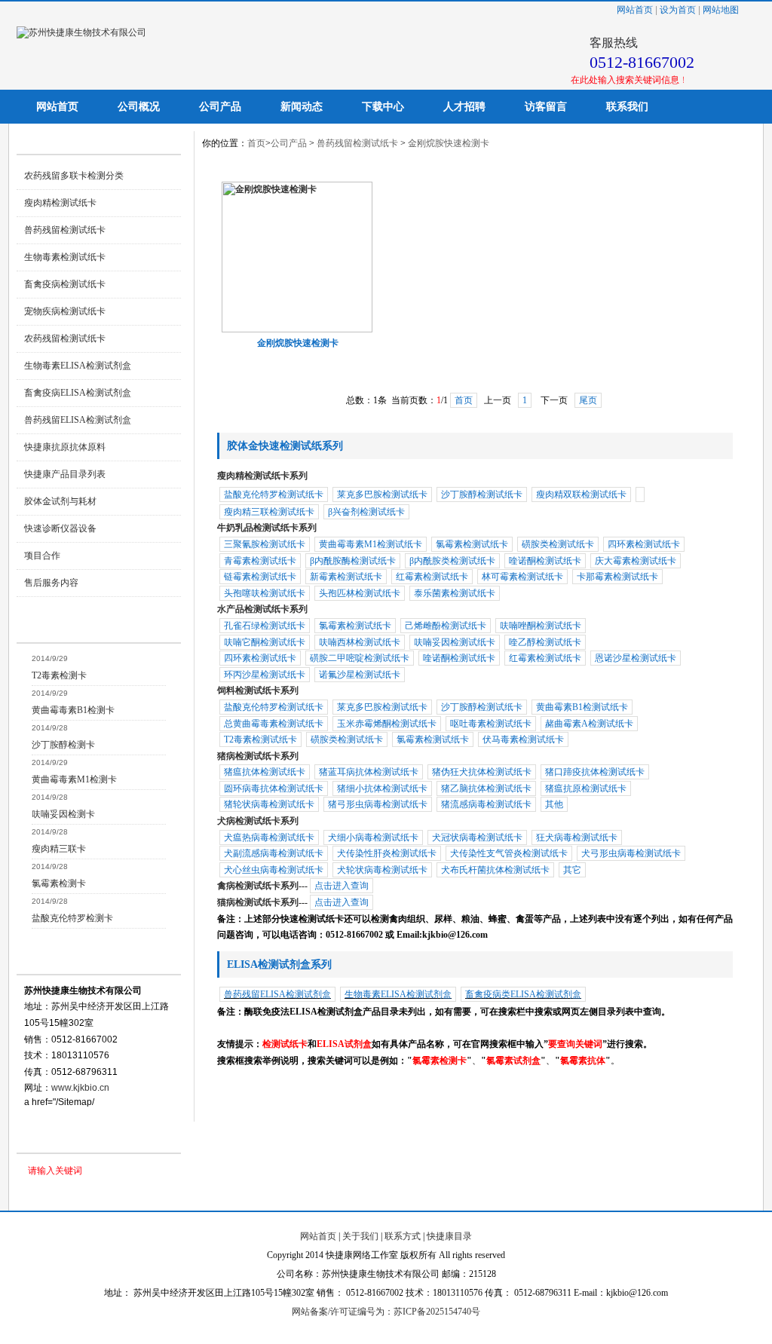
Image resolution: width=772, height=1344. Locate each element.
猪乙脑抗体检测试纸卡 (486, 788)
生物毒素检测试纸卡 (65, 257)
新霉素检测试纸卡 (346, 576)
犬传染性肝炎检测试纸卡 (387, 853)
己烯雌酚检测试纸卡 (445, 625)
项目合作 (42, 555)
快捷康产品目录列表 (65, 474)
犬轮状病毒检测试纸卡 (382, 870)
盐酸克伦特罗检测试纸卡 (273, 494)
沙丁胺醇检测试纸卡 (481, 494)
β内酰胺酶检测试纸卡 (353, 561)
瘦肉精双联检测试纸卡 (581, 494)
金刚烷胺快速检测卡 (448, 143)
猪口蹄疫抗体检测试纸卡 (595, 772)
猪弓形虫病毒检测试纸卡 (377, 804)
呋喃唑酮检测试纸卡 (540, 625)
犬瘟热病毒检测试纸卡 (269, 837)
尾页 (588, 400)
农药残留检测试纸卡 (65, 338)
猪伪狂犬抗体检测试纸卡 (482, 772)
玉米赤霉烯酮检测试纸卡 (387, 723)
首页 (256, 143)
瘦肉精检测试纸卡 (60, 202)
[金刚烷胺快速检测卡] (297, 329)
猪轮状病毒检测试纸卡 (269, 804)
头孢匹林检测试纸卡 (359, 593)
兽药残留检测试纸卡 (65, 230)
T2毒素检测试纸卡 (260, 739)
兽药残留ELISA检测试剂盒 (77, 420)
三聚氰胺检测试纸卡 (264, 544)
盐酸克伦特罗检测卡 (72, 918)
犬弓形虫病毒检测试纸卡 (631, 853)
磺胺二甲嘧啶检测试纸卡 (359, 658)
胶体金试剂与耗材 (60, 501)
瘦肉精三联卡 (59, 848)
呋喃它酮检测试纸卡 (264, 642)
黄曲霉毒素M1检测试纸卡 (370, 544)
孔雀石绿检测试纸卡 (264, 625)
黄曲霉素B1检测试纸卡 (582, 707)
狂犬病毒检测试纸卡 (576, 837)
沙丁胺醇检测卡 (63, 744)
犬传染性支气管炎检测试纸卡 (509, 853)
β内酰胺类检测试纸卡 (452, 561)
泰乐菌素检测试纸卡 (454, 593)
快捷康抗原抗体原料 (65, 447)
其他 (554, 804)
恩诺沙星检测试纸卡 (635, 658)
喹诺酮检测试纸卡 (545, 561)
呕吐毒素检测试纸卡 (491, 723)
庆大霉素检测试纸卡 (635, 561)
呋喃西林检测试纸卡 (359, 642)
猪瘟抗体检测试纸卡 (264, 772)
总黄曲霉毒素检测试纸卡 (273, 723)
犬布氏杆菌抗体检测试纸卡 (495, 870)
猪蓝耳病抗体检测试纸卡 (368, 772)
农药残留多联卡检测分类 (74, 175)
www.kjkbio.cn (80, 1087)
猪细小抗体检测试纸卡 (382, 788)
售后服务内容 (51, 582)
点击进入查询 (341, 885)
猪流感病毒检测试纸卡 (486, 804)
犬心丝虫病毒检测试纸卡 (273, 870)
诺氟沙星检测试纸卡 (359, 674)
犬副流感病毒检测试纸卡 (273, 853)
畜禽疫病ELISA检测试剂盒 (77, 392)
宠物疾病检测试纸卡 (65, 311)
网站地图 (721, 10)
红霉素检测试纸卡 (432, 576)
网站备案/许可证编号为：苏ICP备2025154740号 (386, 1311)
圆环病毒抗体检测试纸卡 (273, 788)
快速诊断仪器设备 (60, 528)
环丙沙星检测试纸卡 (264, 674)
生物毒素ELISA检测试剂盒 (77, 365)
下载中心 (383, 106)
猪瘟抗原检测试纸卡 (585, 788)
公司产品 (220, 106)
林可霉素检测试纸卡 (522, 576)
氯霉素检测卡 (59, 883)
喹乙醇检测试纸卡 (545, 642)
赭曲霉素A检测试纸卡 (589, 723)
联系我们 (627, 106)
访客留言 (546, 106)
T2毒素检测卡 (59, 675)
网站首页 (635, 10)
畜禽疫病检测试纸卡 (65, 284)
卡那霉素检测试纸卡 (617, 576)
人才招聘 (464, 106)
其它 (572, 870)
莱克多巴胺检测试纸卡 (382, 494)
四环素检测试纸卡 (644, 544)
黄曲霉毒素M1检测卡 (74, 779)
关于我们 (360, 1236)
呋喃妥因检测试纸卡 (454, 642)
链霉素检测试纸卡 (260, 576)
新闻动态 (301, 106)
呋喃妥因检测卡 (63, 814)
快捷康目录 (449, 1236)
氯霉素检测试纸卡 (472, 544)
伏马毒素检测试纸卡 (523, 739)
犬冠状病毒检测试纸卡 (477, 837)
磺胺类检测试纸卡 (558, 544)
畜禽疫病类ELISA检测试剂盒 (523, 994)
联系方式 (402, 1236)
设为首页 (678, 10)
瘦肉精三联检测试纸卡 (269, 512)
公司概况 (139, 106)
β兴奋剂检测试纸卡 (366, 512)
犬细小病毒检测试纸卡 (373, 837)
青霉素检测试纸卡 (260, 561)
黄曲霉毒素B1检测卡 (73, 710)
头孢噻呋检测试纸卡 (264, 593)
